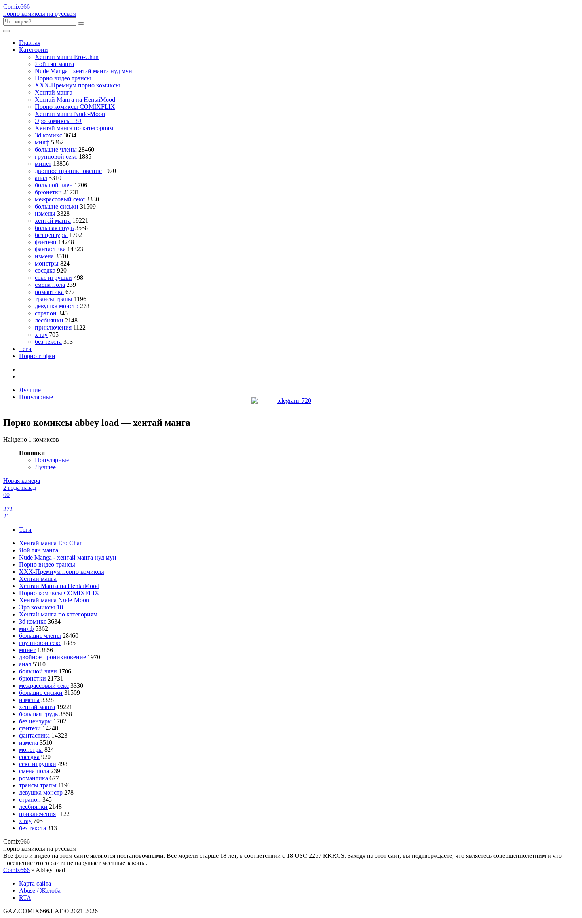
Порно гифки (37, 356)
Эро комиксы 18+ (58, 121)
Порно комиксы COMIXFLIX (75, 106)
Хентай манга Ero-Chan (67, 56)
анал (41, 177)
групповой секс (56, 156)
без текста (48, 341)
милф (42, 142)
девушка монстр (56, 306)
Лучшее (45, 467)
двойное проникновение (68, 170)
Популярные (36, 397)
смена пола (50, 284)
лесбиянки (49, 320)
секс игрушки (53, 277)
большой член (54, 185)
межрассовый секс (60, 199)
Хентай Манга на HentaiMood (75, 99)
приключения (53, 327)
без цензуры (51, 234)
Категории (33, 49)
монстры (47, 263)
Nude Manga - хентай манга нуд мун (83, 71)
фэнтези (46, 242)
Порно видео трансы (63, 78)
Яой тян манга (54, 64)
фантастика (50, 249)
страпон (46, 313)
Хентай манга (53, 92)
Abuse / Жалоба (40, 890)
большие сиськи (56, 206)
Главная (29, 42)
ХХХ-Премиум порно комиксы (77, 85)
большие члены (56, 149)
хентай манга (53, 220)
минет (43, 163)
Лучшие (30, 390)
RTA (25, 897)
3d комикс (48, 135)
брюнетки (48, 192)
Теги (25, 348)
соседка (45, 270)
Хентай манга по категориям (74, 128)
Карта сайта (35, 883)
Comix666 (16, 870)
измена (44, 256)
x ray (41, 334)
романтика (49, 291)
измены (45, 213)
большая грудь (54, 227)
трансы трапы (53, 299)
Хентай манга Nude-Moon (70, 113)
